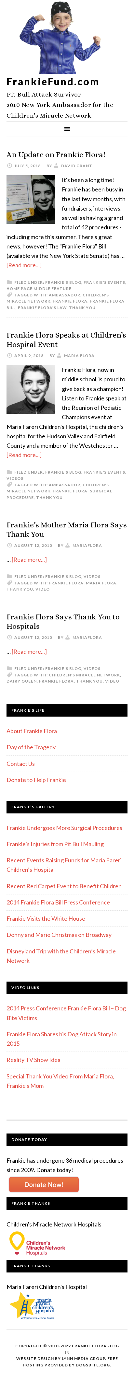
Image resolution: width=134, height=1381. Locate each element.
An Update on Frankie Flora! (56, 154)
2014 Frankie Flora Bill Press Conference (58, 902)
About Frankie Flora (32, 730)
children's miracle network (84, 675)
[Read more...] (24, 265)
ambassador (64, 295)
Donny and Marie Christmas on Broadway (59, 934)
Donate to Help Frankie (36, 779)
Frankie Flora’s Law (42, 307)
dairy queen (22, 681)
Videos (15, 478)
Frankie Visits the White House (46, 918)
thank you (82, 307)
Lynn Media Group (83, 1358)
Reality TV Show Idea (33, 1059)
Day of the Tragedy (31, 747)
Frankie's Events (104, 282)
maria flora (101, 583)
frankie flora (70, 301)
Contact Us (21, 763)
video (42, 589)
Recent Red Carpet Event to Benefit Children (64, 886)
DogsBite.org (93, 1365)
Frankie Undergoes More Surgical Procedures (64, 827)
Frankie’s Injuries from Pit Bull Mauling (55, 843)
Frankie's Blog (63, 282)
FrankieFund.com (53, 81)
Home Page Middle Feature (39, 288)
